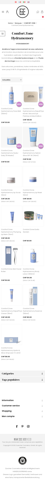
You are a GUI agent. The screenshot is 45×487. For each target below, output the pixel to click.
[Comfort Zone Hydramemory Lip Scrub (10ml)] (11, 176)
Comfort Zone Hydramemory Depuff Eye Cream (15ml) (11, 311)
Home (10, 23)
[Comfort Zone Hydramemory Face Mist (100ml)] (11, 95)
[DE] (16, 2)
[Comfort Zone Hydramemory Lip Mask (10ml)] (33, 176)
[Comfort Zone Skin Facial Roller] (11, 255)
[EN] (28, 2)
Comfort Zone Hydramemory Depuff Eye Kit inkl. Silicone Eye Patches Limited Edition (33, 112)
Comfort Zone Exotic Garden (31, 230)
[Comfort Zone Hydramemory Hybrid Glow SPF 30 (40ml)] (33, 137)
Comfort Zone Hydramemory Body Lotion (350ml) (31, 271)
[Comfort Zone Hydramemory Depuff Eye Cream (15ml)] (11, 295)
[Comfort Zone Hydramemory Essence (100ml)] (33, 295)
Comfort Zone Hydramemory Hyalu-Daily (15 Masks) (10, 153)
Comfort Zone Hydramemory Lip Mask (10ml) (32, 192)
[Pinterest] (22, 426)
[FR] (20, 2)
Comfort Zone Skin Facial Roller (11, 270)
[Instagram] (28, 426)
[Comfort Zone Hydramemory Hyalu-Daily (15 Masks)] (11, 137)
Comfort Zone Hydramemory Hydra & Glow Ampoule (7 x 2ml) (10, 350)
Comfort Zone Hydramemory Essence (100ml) (32, 311)
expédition (39, 442)
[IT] (24, 2)
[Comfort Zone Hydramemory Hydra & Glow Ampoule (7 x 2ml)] (11, 334)
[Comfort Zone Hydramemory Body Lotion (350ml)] (33, 255)
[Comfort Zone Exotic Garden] (33, 216)
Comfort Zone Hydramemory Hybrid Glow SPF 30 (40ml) (31, 153)
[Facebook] (16, 426)
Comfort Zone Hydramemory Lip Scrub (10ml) (11, 192)
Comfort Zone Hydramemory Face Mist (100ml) (11, 111)
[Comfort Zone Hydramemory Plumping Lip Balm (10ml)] (11, 216)
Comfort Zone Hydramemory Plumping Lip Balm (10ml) (11, 232)
